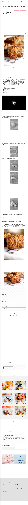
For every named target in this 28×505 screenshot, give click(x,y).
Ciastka (12, 6)
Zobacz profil (8, 462)
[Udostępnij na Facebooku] (10, 315)
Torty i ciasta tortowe (22, 6)
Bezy (6, 6)
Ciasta (3, 6)
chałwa (3, 366)
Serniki (7, 7)
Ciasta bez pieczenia (20, 7)
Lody (17, 6)
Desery (15, 6)
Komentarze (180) (22, 33)
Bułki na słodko (12, 17)
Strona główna (3, 17)
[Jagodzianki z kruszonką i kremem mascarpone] (7, 397)
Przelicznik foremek (5, 491)
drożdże (6, 366)
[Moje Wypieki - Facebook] (12, 1)
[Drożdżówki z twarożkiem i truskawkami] (20, 397)
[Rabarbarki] (7, 410)
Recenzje (16, 479)
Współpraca (4, 484)
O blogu (3, 479)
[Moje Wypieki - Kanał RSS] (21, 488)
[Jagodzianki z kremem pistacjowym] (20, 385)
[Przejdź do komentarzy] (16, 315)
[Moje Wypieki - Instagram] (14, 1)
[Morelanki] (7, 385)
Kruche (9, 6)
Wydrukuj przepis (5, 371)
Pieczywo (15, 7)
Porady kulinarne (17, 482)
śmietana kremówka (10, 366)
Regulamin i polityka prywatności (6, 482)
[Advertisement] (14, 26)
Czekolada (4, 7)
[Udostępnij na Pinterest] (13, 315)
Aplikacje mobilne (17, 484)
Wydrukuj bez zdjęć (5, 372)
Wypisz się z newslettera (5, 494)
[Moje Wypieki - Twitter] (18, 488)
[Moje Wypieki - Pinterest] (19, 488)
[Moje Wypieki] (5, 2)
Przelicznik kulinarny (5, 489)
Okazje (24, 7)
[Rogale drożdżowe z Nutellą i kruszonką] (20, 410)
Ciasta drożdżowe (9, 368)
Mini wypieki (10, 7)
